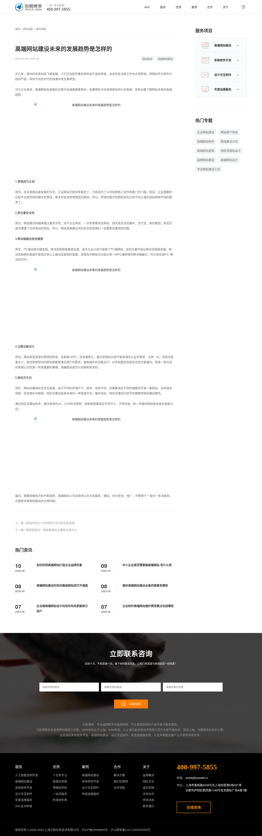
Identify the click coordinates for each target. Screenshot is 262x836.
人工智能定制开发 (26, 775)
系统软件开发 (222, 60)
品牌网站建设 (205, 160)
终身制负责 (60, 800)
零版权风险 (60, 787)
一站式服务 (60, 794)
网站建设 (147, 59)
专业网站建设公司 (208, 169)
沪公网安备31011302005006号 (130, 830)
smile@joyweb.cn (197, 778)
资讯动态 (28, 29)
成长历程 (148, 787)
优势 (178, 7)
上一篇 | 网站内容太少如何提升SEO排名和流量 (45, 523)
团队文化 (148, 781)
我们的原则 (121, 781)
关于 (225, 7)
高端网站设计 (229, 160)
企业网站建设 (205, 132)
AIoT (147, 7)
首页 (17, 29)
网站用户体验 (229, 132)
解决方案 (119, 775)
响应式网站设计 (231, 151)
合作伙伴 (148, 794)
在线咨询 (194, 807)
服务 (163, 7)
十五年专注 (60, 775)
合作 (210, 7)
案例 (194, 7)
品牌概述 (148, 775)
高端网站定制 (205, 151)
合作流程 (119, 787)
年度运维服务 (222, 89)
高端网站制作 (205, 141)
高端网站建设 (165, 59)
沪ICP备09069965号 (95, 830)
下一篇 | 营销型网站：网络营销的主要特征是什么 (46, 530)
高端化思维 (60, 781)
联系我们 (148, 806)
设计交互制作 (222, 75)
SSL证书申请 (23, 806)
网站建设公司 (229, 141)
